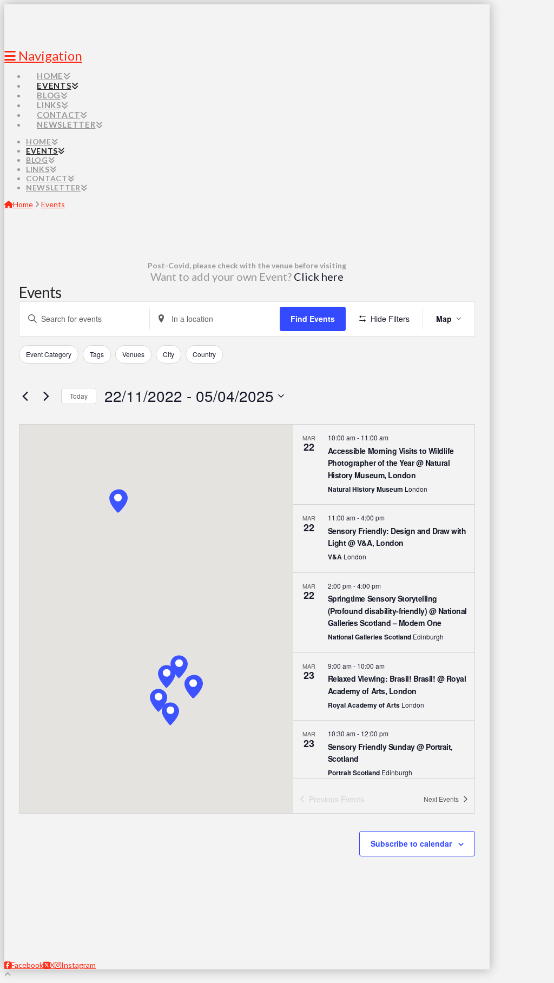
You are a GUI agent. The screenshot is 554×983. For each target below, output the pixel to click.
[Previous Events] (25, 396)
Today (79, 395)
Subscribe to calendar (411, 843)
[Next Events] (46, 396)
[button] (167, 676)
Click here (319, 276)
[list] (384, 601)
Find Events (313, 318)
